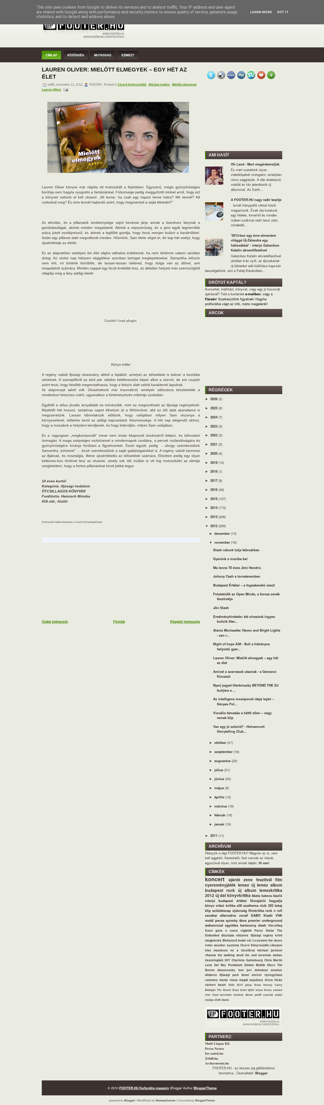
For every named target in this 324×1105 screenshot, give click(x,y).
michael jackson (269, 950)
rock (230, 890)
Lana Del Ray (215, 965)
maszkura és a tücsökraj (234, 950)
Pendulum (235, 965)
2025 (214, 408)
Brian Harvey (263, 985)
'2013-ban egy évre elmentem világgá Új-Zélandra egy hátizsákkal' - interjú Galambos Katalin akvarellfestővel (255, 243)
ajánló (234, 879)
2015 (214, 498)
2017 (214, 480)
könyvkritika (239, 895)
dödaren (211, 975)
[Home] (83, 38)
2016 (214, 489)
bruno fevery (264, 990)
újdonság (239, 910)
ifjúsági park (229, 975)
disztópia (227, 935)
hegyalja (275, 900)
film (278, 879)
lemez (243, 885)
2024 (214, 417)
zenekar (211, 915)
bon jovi (245, 970)
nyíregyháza (273, 975)
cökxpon (276, 945)
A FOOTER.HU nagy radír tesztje (256, 199)
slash (262, 925)
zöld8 (217, 1000)
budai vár (245, 940)
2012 (214, 525)
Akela (256, 895)
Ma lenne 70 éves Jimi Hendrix (237, 567)
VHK (278, 915)
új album (247, 890)
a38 (239, 905)
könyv (209, 905)
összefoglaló (214, 960)
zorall (243, 915)
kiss (208, 950)
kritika (230, 905)
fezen (209, 930)
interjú (210, 900)
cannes (277, 990)
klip (208, 910)
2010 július (244, 985)
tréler (209, 945)
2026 (214, 398)
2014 (214, 507)
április (219, 797)
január (219, 824)
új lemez (259, 885)
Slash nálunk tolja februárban (236, 549)
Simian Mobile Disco (259, 965)
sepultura (256, 980)
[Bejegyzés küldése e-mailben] (65, 89)
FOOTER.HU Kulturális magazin (144, 1087)
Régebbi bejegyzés (185, 621)
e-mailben (253, 293)
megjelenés (213, 940)
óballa (225, 1000)
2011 (214, 835)
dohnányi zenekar (268, 970)
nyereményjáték (220, 885)
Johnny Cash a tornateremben (236, 576)
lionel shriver (251, 975)
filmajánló (258, 900)
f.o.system (259, 940)
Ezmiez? (128, 55)
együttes (231, 925)
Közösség (75, 55)
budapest (214, 890)
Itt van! (264, 862)
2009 (231, 985)
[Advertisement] (80, 580)
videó (220, 905)
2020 (214, 453)
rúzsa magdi (239, 980)
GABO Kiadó (261, 915)
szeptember (224, 751)
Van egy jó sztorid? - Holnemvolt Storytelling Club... (239, 729)
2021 (214, 444)
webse (277, 955)
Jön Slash (221, 607)
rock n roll (273, 910)
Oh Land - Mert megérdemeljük (255, 164)
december (222, 533)
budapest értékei (232, 900)
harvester (226, 995)
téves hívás (273, 980)
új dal (220, 895)
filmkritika (256, 910)
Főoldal (119, 621)
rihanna (210, 955)
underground (272, 920)
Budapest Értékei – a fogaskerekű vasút (244, 585)
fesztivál (264, 879)
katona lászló (271, 895)
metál (209, 920)
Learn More (261, 12)
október (220, 742)
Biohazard (229, 940)
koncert (215, 879)
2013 (214, 516)
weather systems (226, 945)
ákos (243, 920)
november (222, 542)
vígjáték (246, 930)
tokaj (278, 905)
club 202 (266, 905)
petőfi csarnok (264, 995)
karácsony (248, 925)
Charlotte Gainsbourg (247, 960)
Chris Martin (273, 960)
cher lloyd (211, 995)
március (221, 806)
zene (248, 879)
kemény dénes (243, 995)
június (219, 778)
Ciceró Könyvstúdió (132, 84)
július (219, 769)
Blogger (261, 1073)
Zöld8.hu (211, 1058)
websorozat (214, 925)
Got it (283, 12)
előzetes (242, 935)
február (220, 815)
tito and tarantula (258, 955)
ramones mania (216, 980)
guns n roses (226, 930)
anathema (250, 905)
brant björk (247, 990)
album (276, 885)
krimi (278, 935)
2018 (214, 471)
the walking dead (231, 955)
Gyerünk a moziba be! (230, 558)
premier (254, 920)
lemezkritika (270, 890)
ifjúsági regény (159, 84)
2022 (214, 435)
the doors (275, 940)
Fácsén (210, 299)
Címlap (51, 55)
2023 (214, 426)
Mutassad (102, 55)
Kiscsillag (275, 925)
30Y (227, 960)
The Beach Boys (228, 990)
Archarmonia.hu (217, 1063)
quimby (232, 920)
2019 (214, 462)
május (219, 787)
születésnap (221, 910)
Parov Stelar (264, 930)
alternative (228, 915)
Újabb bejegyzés (55, 621)
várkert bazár (215, 985)
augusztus (223, 760)
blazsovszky (226, 970)
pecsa (219, 920)
